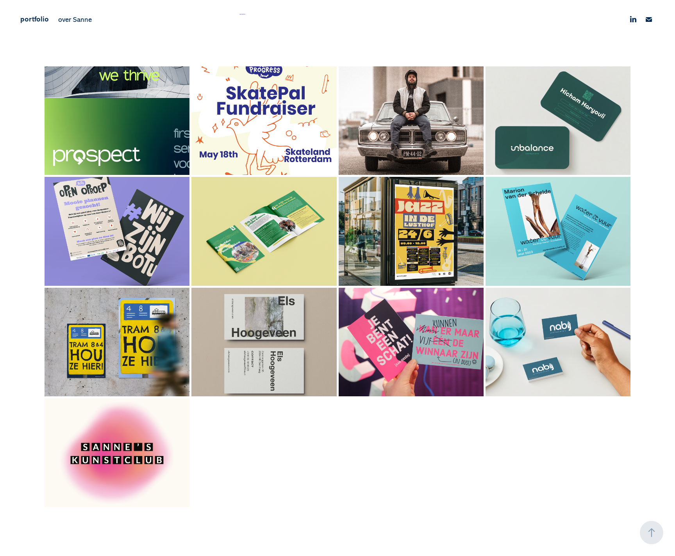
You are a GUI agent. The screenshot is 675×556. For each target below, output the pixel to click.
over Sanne (75, 19)
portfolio (34, 19)
